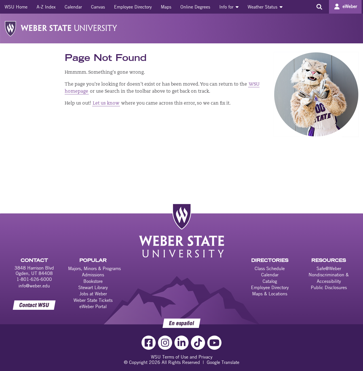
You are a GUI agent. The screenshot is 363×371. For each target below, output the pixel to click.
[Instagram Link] (165, 343)
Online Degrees (195, 7)
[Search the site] (319, 7)
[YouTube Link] (214, 343)
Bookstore (93, 281)
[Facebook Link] (149, 343)
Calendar (73, 7)
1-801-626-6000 (34, 279)
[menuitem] (16, 6)
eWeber (350, 6)
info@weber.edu (34, 286)
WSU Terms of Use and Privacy (181, 357)
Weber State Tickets (93, 300)
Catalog (270, 281)
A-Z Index (46, 7)
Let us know (106, 103)
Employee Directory (133, 7)
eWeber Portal (93, 306)
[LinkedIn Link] (181, 343)
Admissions (93, 274)
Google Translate (223, 362)
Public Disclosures (329, 287)
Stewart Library (93, 287)
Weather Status (263, 7)
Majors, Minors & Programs (94, 268)
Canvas (98, 7)
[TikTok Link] (198, 343)
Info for (227, 7)
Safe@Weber (328, 268)
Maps (166, 7)
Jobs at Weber (93, 293)
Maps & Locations (269, 293)
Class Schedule (270, 268)
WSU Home (16, 7)
